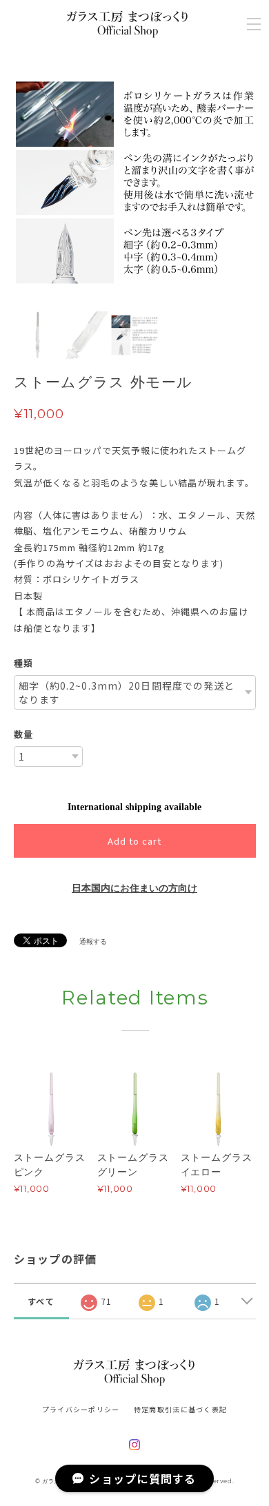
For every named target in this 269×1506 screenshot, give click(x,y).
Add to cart (134, 840)
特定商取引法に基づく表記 (180, 1409)
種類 (23, 663)
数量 (23, 734)
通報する (93, 941)
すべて (41, 1301)
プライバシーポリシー (81, 1409)
